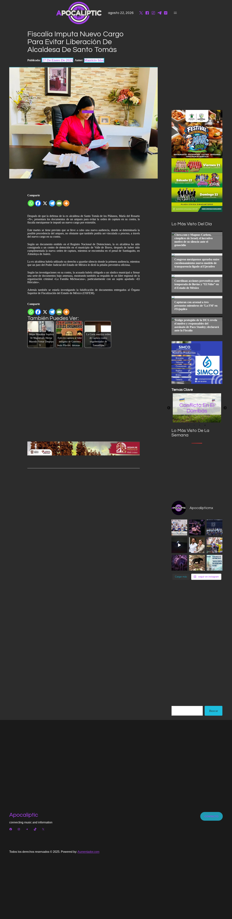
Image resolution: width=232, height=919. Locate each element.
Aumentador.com (88, 851)
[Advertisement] (198, 470)
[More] (66, 201)
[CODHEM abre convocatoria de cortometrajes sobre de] (214, 563)
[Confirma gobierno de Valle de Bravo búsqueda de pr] (197, 563)
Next (225, 408)
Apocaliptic (23, 815)
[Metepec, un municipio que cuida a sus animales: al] (179, 527)
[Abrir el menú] (175, 13)
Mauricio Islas (94, 60)
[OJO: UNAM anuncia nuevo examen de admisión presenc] (214, 527)
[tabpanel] (197, 407)
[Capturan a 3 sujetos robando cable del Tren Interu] (179, 545)
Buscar (213, 711)
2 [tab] (194, 425)
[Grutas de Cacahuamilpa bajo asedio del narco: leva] (179, 563)
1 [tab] (188, 425)
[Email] (59, 201)
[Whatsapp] (31, 201)
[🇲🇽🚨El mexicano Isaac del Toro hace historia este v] (214, 545)
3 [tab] (199, 425)
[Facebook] (38, 201)
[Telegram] (52, 201)
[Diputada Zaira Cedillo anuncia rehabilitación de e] (197, 545)
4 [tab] (205, 425)
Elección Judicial (197, 408)
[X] (45, 201)
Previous (169, 408)
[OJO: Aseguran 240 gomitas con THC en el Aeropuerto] (197, 527)
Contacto (211, 816)
